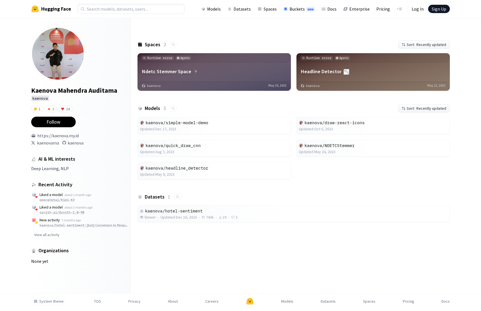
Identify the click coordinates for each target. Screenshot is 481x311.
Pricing (383, 9)
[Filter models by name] (173, 108)
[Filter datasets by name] (177, 196)
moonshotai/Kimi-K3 (57, 200)
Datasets (242, 9)
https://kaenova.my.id (58, 135)
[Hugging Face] (250, 301)
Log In (418, 9)
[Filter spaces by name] (173, 44)
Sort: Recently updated (426, 44)
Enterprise (359, 9)
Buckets (301, 9)
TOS (97, 301)
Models (214, 9)
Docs (332, 9)
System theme (51, 301)
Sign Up (439, 9)
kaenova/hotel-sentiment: (84, 225)
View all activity (47, 234)
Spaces (270, 9)
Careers (212, 301)
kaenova (76, 143)
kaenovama (48, 143)
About (173, 301)
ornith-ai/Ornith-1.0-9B (62, 212)
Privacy (134, 301)
